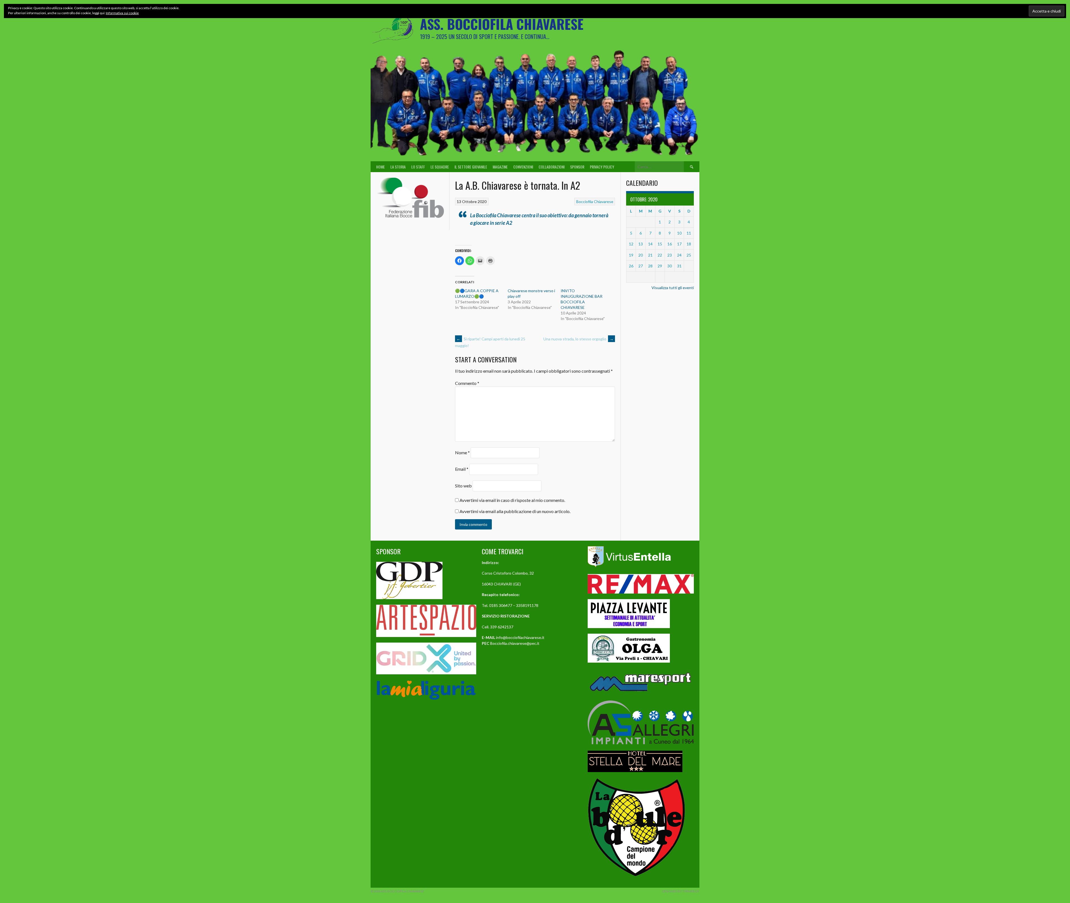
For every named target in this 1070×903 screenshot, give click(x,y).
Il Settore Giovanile (470, 167)
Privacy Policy (602, 167)
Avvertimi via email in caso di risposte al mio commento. (512, 500)
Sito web (463, 485)
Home (380, 167)
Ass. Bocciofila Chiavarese (501, 24)
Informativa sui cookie (122, 13)
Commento (467, 383)
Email (461, 469)
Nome (462, 452)
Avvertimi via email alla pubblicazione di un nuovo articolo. (514, 511)
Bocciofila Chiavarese (594, 201)
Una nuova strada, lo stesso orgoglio (578, 338)
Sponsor (577, 167)
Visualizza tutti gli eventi (672, 287)
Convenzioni (523, 167)
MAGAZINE (500, 167)
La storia (398, 167)
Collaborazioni (552, 167)
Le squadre (440, 167)
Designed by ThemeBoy (680, 891)
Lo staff (418, 167)
